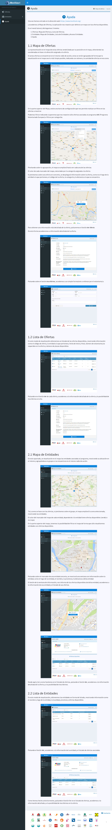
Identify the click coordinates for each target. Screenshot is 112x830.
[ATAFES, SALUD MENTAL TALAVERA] (44, 815)
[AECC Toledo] (33, 820)
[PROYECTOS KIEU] (44, 820)
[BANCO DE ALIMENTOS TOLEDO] (85, 820)
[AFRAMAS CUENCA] (96, 820)
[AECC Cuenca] (79, 826)
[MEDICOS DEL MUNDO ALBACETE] (50, 820)
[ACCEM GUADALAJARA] (73, 820)
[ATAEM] (39, 815)
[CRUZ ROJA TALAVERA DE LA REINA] (96, 826)
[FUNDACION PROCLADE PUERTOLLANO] (79, 815)
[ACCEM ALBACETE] (91, 820)
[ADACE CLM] (73, 826)
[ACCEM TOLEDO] (73, 815)
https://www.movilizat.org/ (70, 21)
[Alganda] (68, 826)
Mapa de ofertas (99, 9)
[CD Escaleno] (85, 826)
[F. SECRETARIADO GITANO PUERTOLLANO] (62, 820)
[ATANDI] (68, 815)
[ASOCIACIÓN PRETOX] (62, 826)
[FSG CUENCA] (44, 826)
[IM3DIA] (56, 826)
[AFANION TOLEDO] (91, 826)
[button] (27, 2)
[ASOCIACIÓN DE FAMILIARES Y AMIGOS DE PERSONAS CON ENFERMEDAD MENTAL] (85, 815)
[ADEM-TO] (56, 820)
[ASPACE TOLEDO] (56, 815)
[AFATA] (68, 820)
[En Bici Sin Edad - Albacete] (39, 820)
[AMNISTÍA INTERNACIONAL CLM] (96, 815)
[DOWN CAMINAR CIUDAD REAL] (91, 815)
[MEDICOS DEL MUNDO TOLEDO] (62, 815)
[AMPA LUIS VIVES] (50, 826)
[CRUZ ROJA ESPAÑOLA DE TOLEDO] (33, 815)
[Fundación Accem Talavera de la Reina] (79, 820)
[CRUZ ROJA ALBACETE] (50, 815)
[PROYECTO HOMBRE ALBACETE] (39, 826)
